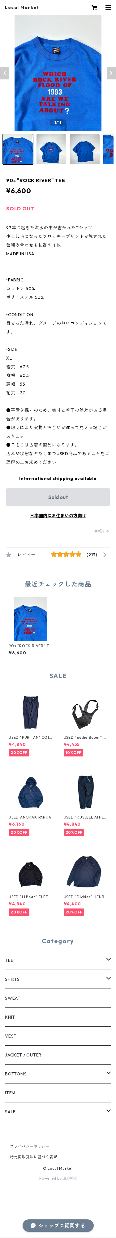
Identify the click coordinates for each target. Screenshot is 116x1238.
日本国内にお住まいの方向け (58, 515)
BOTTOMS (16, 1074)
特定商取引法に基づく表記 (34, 1157)
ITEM (10, 1093)
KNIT (10, 1017)
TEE (9, 960)
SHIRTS (12, 979)
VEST (11, 1036)
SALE (10, 1112)
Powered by (51, 1178)
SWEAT (13, 998)
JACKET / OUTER (23, 1055)
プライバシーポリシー (29, 1146)
